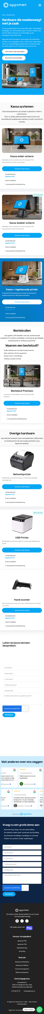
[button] (39, 5)
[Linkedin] (22, 921)
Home (3, 15)
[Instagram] (27, 921)
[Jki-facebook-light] (17, 921)
